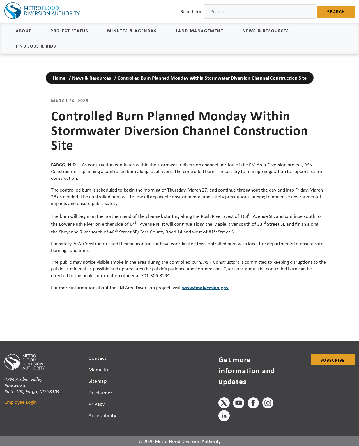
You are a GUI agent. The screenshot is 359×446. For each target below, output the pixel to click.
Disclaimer (100, 392)
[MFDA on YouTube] (238, 403)
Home (59, 77)
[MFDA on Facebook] (253, 403)
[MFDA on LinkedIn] (224, 416)
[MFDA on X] (224, 403)
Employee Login (20, 402)
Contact (98, 358)
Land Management (200, 30)
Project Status (69, 30)
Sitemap (98, 381)
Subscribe (333, 360)
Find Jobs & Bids (36, 46)
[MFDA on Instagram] (267, 403)
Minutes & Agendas (132, 30)
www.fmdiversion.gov (205, 287)
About (23, 30)
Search (336, 12)
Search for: (192, 11)
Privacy (97, 404)
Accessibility (102, 415)
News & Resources (266, 30)
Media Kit (99, 369)
